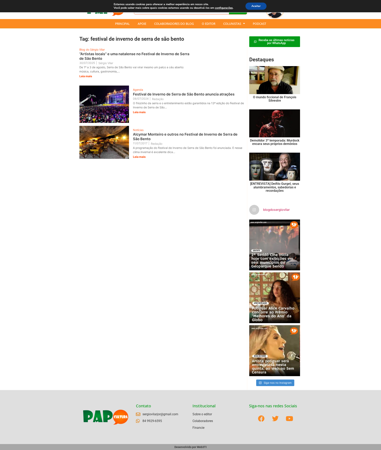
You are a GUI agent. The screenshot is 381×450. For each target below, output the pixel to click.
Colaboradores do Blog (174, 24)
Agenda (138, 89)
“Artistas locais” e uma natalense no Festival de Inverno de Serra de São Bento (134, 56)
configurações (224, 8)
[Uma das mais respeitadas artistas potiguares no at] (274, 350)
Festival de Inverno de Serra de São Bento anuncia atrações (184, 94)
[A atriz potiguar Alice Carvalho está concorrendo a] (274, 297)
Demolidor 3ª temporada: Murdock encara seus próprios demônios (274, 142)
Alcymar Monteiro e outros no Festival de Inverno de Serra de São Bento (185, 136)
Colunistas (232, 24)
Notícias (138, 130)
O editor (208, 24)
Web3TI (202, 447)
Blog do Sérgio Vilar (92, 49)
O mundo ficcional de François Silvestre (274, 99)
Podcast (259, 24)
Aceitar (256, 6)
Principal (122, 24)
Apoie (142, 24)
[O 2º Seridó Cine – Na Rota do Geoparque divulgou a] (274, 245)
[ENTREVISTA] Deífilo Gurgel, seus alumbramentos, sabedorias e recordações (274, 187)
